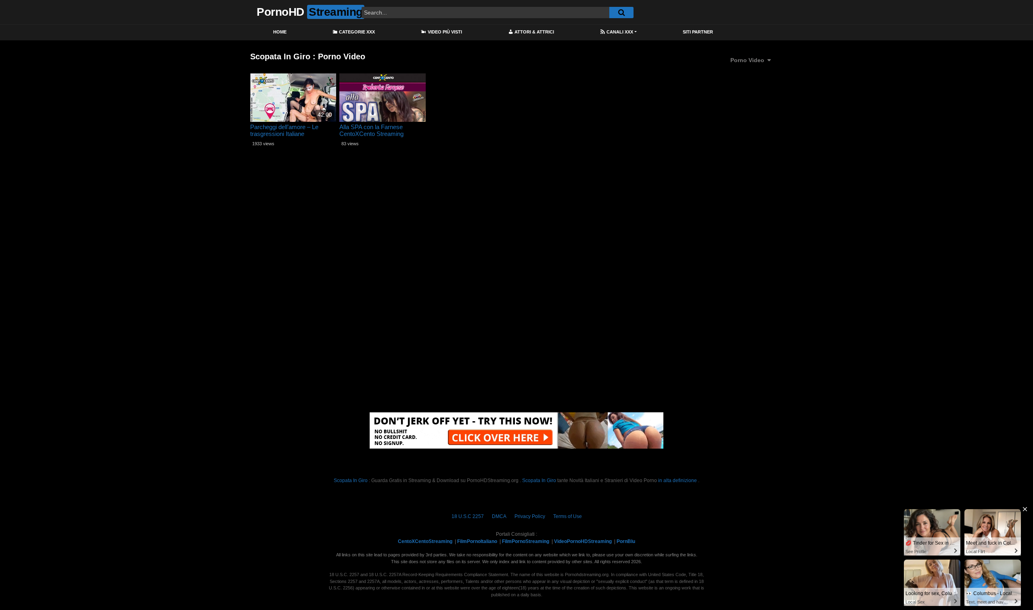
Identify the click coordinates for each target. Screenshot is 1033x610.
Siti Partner (698, 31)
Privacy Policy (529, 516)
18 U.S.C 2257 (468, 516)
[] (621, 12)
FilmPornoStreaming (525, 541)
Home (279, 31)
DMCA (499, 516)
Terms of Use (567, 516)
